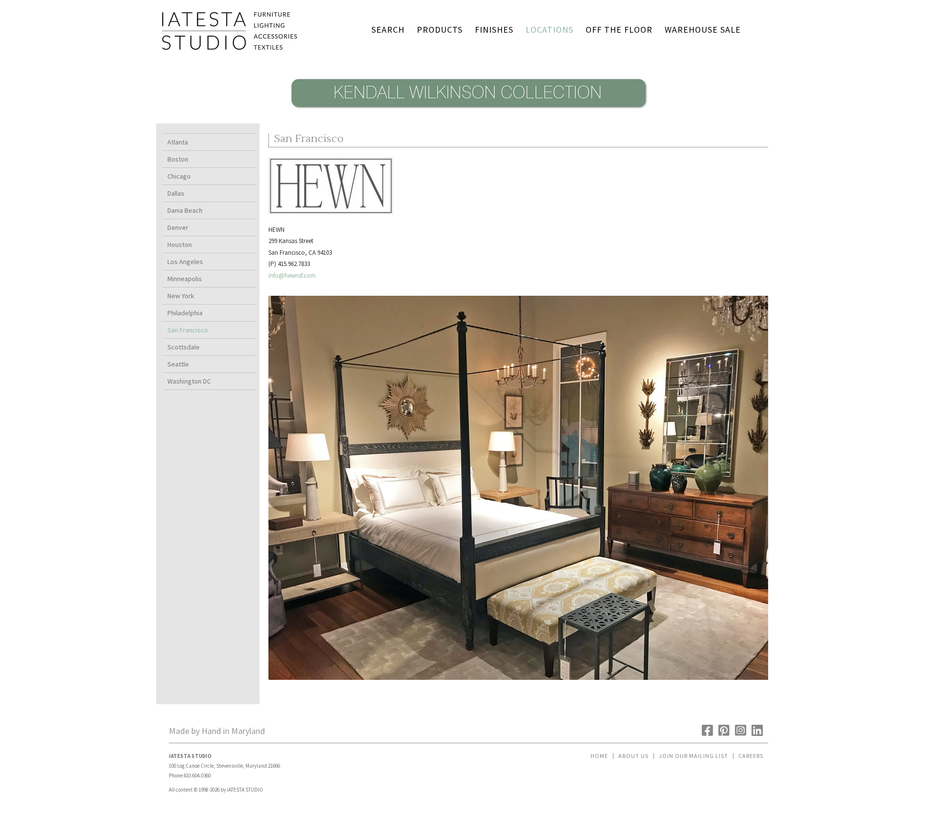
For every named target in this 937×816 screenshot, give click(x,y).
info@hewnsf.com (292, 275)
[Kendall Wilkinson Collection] (468, 111)
